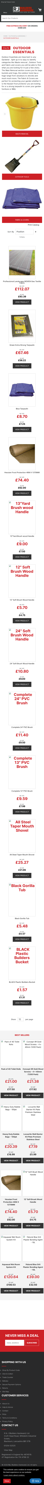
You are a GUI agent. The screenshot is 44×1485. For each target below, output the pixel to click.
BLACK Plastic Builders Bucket (22, 982)
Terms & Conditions (9, 1418)
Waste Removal (22, 134)
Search (41, 18)
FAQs (4, 1414)
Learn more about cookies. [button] (14, 1475)
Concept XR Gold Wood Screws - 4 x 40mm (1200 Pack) (33, 1071)
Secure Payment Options (11, 1384)
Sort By (11, 232)
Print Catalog (33, 225)
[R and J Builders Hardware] (24, 10)
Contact (5, 1411)
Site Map (5, 1392)
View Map (8, 1450)
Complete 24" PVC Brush (22, 727)
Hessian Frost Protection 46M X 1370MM (22, 472)
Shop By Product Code (11, 1370)
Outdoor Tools (22, 177)
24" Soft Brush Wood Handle (22, 663)
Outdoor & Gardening (17, 36)
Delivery (5, 1381)
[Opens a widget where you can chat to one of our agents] (35, 1481)
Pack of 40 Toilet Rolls (11, 1069)
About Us (5, 1404)
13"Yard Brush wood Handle (22, 536)
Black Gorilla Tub (22, 918)
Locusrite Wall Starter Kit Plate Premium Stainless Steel (33, 1137)
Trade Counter (7, 1377)
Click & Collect (7, 1374)
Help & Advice (7, 1407)
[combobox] (20, 18)
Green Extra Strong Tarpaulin (22, 345)
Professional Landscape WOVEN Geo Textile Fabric (22, 282)
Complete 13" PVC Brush (22, 791)
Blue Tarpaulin (22, 409)
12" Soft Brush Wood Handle (22, 600)
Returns (5, 1388)
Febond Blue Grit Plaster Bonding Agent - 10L (33, 1267)
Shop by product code (8, 2)
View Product (22, 302)
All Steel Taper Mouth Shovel (22, 855)
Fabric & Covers (22, 220)
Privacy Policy (7, 1421)
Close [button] (7, 1481)
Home (5, 36)
